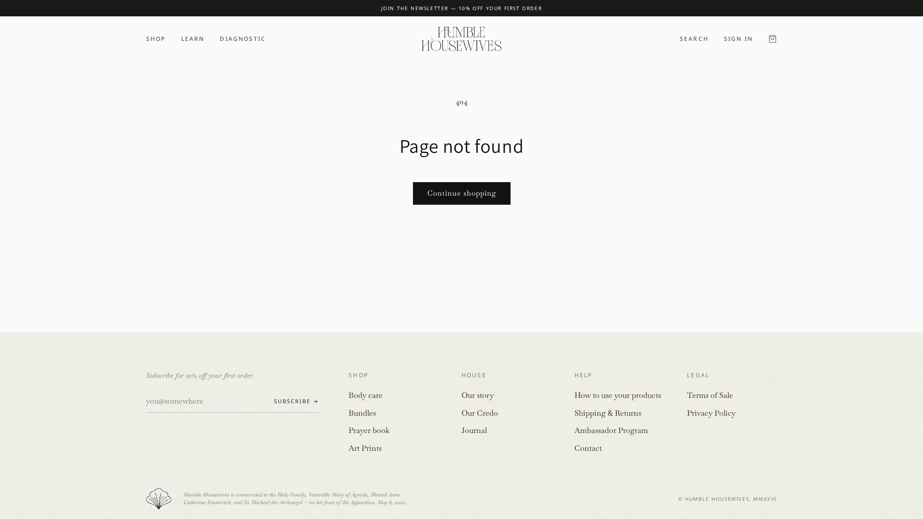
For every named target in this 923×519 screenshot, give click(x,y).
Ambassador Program (611, 430)
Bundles (362, 413)
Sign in (738, 39)
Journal (474, 430)
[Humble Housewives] (461, 39)
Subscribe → (296, 401)
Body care (366, 395)
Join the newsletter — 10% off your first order (461, 8)
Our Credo (480, 413)
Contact (588, 448)
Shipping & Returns (607, 413)
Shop (156, 39)
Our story (478, 395)
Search (694, 39)
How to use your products (617, 395)
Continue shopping (461, 193)
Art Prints (365, 448)
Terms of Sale (710, 395)
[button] (772, 39)
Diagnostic (243, 39)
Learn (193, 39)
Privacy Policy (711, 413)
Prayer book (369, 430)
